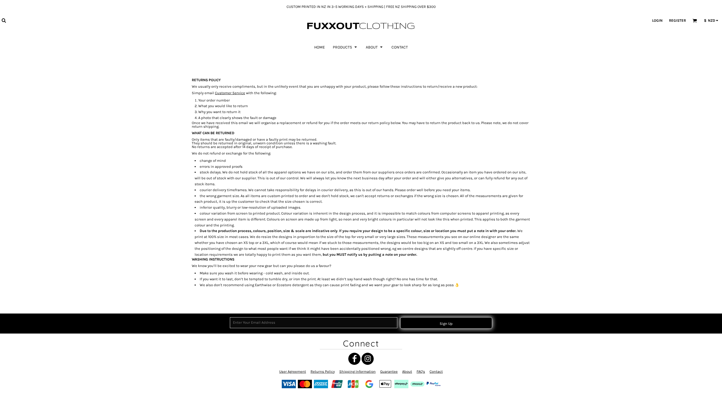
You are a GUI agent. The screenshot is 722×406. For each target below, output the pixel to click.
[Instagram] (368, 359)
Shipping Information (357, 371)
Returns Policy (323, 371)
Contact (436, 371)
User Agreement (292, 371)
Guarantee (389, 371)
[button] (3, 20)
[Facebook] (354, 359)
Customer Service (230, 93)
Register (677, 20)
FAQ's (421, 371)
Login (657, 20)
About (407, 371)
